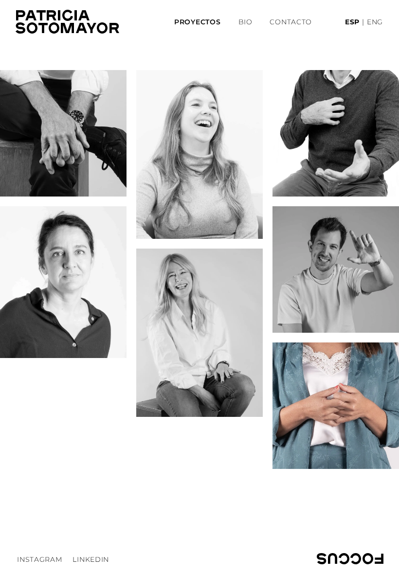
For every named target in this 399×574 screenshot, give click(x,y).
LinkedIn (91, 559)
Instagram (39, 559)
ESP (352, 22)
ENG (375, 22)
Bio (245, 22)
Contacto (291, 22)
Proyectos (197, 22)
